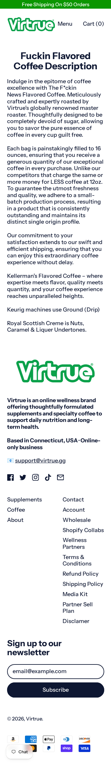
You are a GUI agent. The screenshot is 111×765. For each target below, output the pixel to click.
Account (74, 509)
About (15, 520)
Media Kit (75, 594)
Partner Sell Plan (78, 608)
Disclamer (76, 621)
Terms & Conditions (77, 560)
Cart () (93, 25)
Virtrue (34, 719)
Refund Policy (81, 573)
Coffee (16, 509)
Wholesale (77, 520)
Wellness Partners (75, 543)
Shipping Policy (83, 584)
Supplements (24, 499)
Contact (73, 499)
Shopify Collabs (83, 530)
